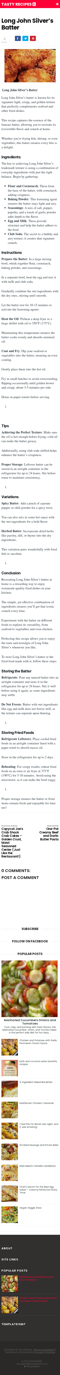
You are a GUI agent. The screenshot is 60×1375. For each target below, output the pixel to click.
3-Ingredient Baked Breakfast (36, 1082)
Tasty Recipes (16, 4)
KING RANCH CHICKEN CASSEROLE (38, 1166)
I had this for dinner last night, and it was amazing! (39, 1125)
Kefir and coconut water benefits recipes (38, 1063)
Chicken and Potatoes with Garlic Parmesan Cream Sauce (38, 1042)
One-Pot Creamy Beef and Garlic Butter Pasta (49, 833)
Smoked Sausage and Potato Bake (39, 1145)
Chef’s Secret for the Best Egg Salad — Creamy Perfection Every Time (38, 1189)
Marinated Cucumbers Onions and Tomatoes (30, 1021)
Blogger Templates (43, 1349)
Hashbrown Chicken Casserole (37, 1103)
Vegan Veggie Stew (30, 1207)
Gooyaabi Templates (44, 1352)
